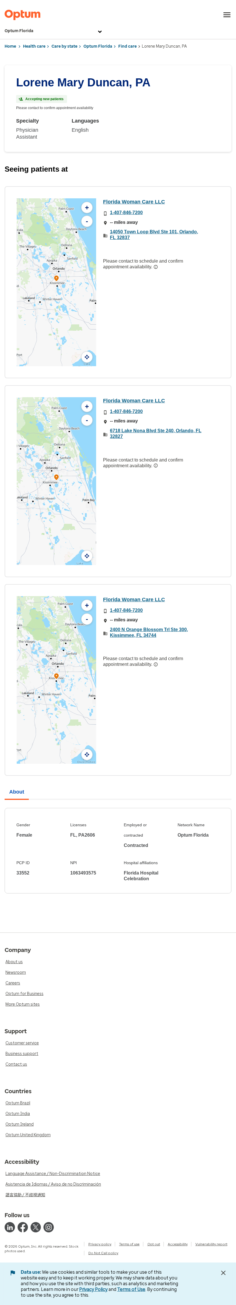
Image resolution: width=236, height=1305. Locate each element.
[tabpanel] (118, 850)
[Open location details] (56, 279)
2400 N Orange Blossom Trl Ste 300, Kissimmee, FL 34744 (149, 632)
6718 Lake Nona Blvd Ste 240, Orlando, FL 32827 (155, 433)
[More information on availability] (155, 267)
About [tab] (16, 792)
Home (10, 46)
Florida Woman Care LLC (134, 202)
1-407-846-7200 (126, 212)
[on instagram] (48, 1227)
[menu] (227, 15)
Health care (34, 46)
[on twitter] (36, 1227)
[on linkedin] (10, 1227)
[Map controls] (87, 357)
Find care (127, 46)
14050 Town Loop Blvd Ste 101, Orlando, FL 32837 (154, 234)
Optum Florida (19, 30)
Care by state (64, 46)
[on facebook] (23, 1227)
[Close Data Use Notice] (223, 1272)
